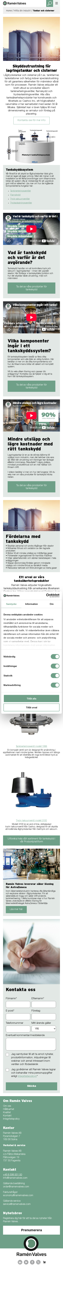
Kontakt (7, 1116)
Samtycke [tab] (11, 604)
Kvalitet (7, 1112)
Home (9, 10)
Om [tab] (52, 604)
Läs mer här (16, 909)
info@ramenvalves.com (15, 1178)
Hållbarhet (8, 1109)
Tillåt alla (31, 698)
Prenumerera (31, 1230)
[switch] (55, 666)
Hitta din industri (22, 10)
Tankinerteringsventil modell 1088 (31, 746)
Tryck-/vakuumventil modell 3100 (31, 821)
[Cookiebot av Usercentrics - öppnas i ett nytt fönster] (46, 596)
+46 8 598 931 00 (12, 1175)
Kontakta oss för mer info (31, 120)
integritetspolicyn (27, 1076)
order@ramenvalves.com (16, 1187)
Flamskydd (15, 195)
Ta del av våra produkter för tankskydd (31, 288)
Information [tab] (31, 604)
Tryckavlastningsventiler (21, 203)
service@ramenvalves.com (17, 1204)
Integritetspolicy (11, 1119)
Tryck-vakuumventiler (20, 199)
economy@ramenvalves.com (18, 1195)
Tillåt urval (31, 707)
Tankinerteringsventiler (20, 191)
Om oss (7, 1106)
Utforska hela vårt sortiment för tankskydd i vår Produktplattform (31, 840)
